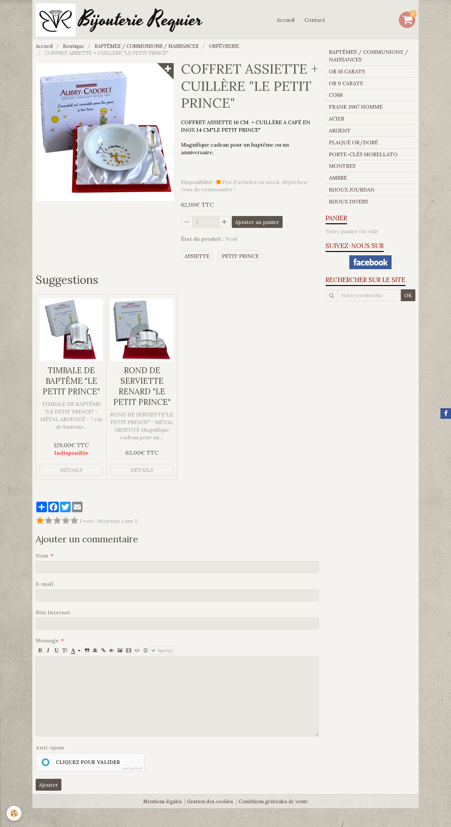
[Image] (120, 650)
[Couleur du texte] (76, 650)
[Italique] (48, 650)
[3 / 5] (57, 521)
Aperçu (164, 650)
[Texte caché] (111, 650)
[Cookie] (14, 813)
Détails (71, 470)
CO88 (336, 94)
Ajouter (48, 784)
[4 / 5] (65, 521)
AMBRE (338, 177)
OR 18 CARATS (347, 71)
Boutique (73, 46)
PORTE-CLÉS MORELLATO (363, 154)
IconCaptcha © (132, 768)
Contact (314, 20)
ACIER (336, 118)
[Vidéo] (128, 650)
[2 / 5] (48, 521)
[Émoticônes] (145, 650)
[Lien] (103, 650)
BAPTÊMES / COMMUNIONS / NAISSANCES (146, 46)
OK (408, 295)
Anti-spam (50, 747)
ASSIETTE (197, 256)
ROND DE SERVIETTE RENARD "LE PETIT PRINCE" (142, 386)
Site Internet (53, 612)
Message (47, 640)
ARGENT (340, 130)
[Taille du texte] (64, 650)
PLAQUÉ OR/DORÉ (353, 142)
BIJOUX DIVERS (348, 201)
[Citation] (87, 650)
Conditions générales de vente (273, 802)
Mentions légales (162, 802)
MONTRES (342, 165)
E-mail (44, 584)
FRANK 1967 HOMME (356, 106)
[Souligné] (56, 650)
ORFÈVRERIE (224, 46)
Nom (42, 555)
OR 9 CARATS (346, 83)
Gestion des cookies (210, 802)
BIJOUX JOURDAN (352, 189)
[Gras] (40, 650)
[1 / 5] (40, 521)
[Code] (137, 650)
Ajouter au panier (257, 222)
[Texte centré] (95, 650)
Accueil (286, 20)
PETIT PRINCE (240, 256)
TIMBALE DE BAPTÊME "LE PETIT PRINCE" (71, 381)
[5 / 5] (74, 521)
